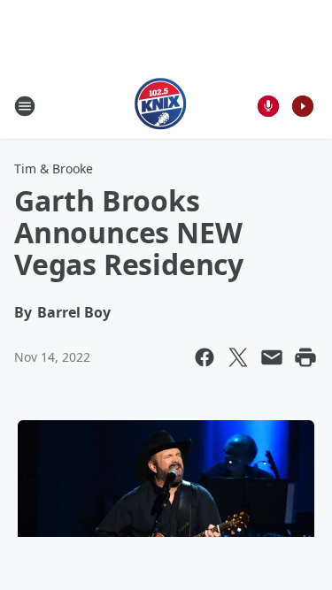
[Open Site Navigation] (24, 106)
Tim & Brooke (53, 168)
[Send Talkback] (268, 106)
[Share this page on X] (238, 357)
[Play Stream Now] (302, 106)
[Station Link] (160, 105)
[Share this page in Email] (271, 357)
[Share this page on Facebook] (204, 357)
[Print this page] (305, 357)
